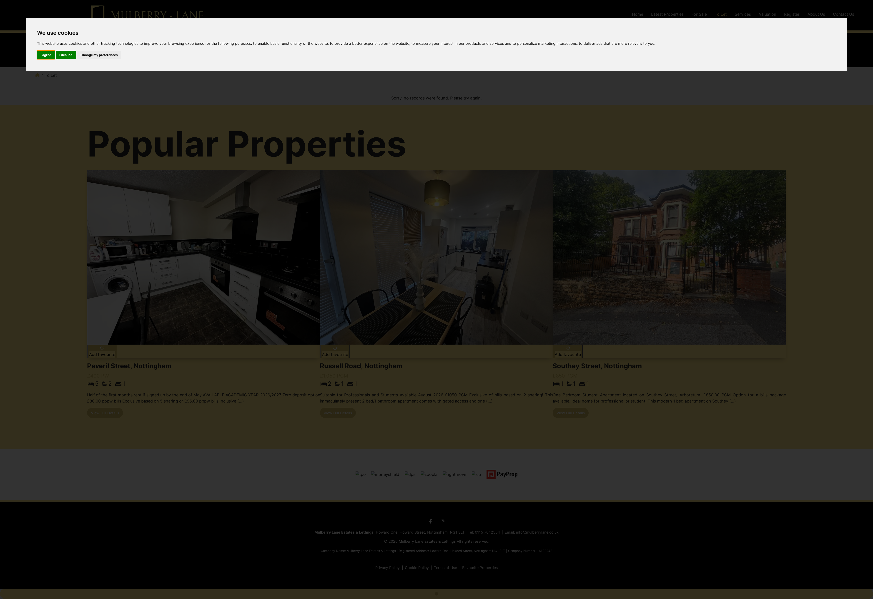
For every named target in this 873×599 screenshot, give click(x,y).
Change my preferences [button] (99, 55)
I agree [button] (46, 55)
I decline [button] (65, 55)
